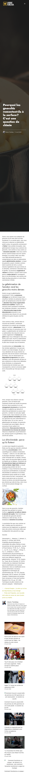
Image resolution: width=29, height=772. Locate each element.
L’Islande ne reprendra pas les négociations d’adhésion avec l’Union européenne (13, 729)
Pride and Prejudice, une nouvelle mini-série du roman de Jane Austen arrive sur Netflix (13, 595)
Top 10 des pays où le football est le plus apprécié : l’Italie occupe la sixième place (13, 663)
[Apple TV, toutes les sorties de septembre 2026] (14, 682)
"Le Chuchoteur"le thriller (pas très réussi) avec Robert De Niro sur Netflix (14, 752)
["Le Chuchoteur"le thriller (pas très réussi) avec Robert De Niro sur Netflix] (14, 747)
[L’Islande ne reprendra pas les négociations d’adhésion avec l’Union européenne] (14, 724)
